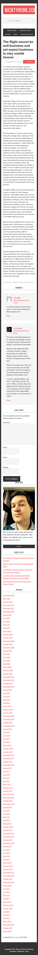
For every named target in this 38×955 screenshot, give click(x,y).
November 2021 (8, 608)
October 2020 (7, 644)
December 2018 (8, 716)
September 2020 (8, 647)
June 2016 (6, 814)
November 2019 (8, 680)
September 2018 (8, 726)
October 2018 (7, 722)
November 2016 (8, 797)
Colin (15, 298)
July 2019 (6, 693)
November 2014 (8, 876)
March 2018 (7, 745)
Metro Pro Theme (21, 949)
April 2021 (6, 628)
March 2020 (7, 667)
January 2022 (7, 602)
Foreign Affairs (17, 282)
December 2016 (8, 794)
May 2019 (6, 700)
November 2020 (8, 641)
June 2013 (6, 915)
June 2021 (6, 621)
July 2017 (6, 771)
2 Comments (29, 62)
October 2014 (7, 879)
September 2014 (8, 882)
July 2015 (6, 850)
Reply (8, 316)
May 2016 (6, 817)
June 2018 (6, 735)
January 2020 (7, 673)
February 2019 (8, 709)
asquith (15, 328)
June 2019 (6, 696)
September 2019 (8, 686)
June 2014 (6, 892)
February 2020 (8, 670)
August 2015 (7, 846)
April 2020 (6, 664)
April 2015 (6, 859)
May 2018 (6, 739)
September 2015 (8, 843)
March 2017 (7, 784)
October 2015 (7, 840)
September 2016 (8, 804)
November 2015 (8, 836)
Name (5, 447)
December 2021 (8, 605)
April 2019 (6, 703)
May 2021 (6, 624)
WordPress (20, 951)
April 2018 (6, 742)
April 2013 (6, 918)
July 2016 (6, 810)
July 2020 (6, 654)
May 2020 (6, 660)
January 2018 (7, 752)
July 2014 (6, 889)
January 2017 (7, 791)
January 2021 (7, 637)
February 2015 (8, 866)
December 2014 (8, 872)
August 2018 (7, 729)
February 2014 (8, 905)
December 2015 (8, 833)
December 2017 (8, 755)
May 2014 (6, 895)
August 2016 (7, 807)
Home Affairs (28, 282)
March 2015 (7, 862)
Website (5, 467)
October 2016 (7, 801)
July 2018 (6, 732)
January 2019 (7, 713)
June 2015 (6, 853)
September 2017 (8, 765)
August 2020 (7, 651)
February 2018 (8, 748)
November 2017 (8, 758)
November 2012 (8, 924)
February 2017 (8, 788)
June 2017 (6, 774)
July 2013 (6, 911)
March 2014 (7, 902)
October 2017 (7, 761)
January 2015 (7, 869)
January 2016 (7, 830)
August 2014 (7, 885)
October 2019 (7, 683)
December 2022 (8, 595)
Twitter (19, 546)
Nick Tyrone (15, 937)
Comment (7, 422)
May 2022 (6, 598)
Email (5, 457)
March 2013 (7, 921)
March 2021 (7, 631)
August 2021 (7, 615)
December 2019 (8, 677)
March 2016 (7, 823)
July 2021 (6, 618)
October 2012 (7, 928)
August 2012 (7, 931)
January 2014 (7, 908)
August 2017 (7, 768)
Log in (27, 951)
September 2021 (8, 611)
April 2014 (6, 898)
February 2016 (8, 827)
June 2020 (6, 657)
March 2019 (7, 706)
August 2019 (7, 690)
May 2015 (6, 856)
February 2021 (8, 634)
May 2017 (6, 778)
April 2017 (6, 781)
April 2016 (6, 820)
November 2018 (8, 719)
